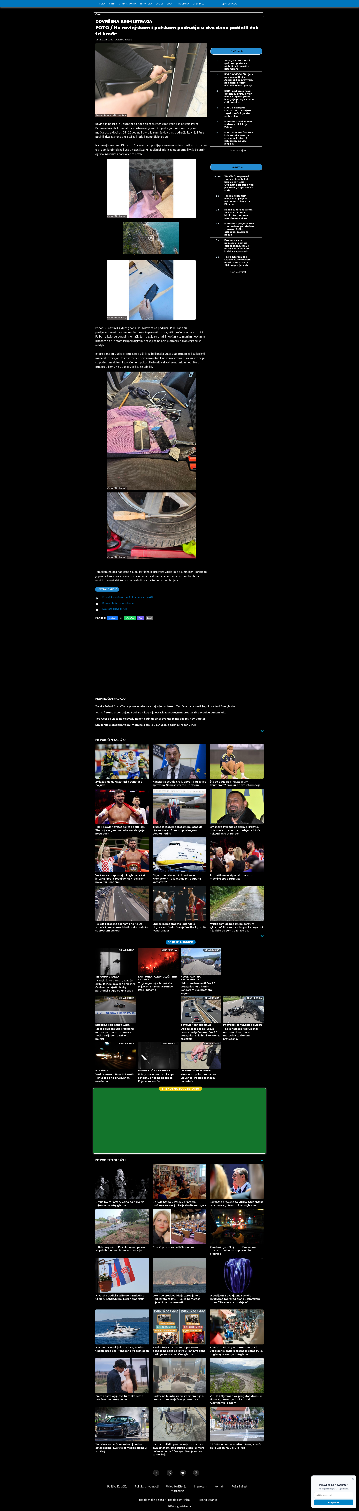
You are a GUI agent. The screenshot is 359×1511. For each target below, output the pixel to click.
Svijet (159, 3)
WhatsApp (130, 618)
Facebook (112, 618)
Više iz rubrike (180, 942)
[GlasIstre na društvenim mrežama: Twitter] (173, 1473)
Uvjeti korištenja (176, 1486)
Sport (171, 3)
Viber (141, 618)
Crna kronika (127, 3)
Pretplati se (333, 1502)
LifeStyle (198, 3)
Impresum (201, 1486)
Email (149, 618)
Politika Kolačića (117, 1486)
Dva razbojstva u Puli (114, 609)
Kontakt (220, 1486)
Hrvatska (146, 3)
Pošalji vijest (239, 1486)
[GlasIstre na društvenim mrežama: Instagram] (199, 1473)
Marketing (177, 1491)
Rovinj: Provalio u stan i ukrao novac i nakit (127, 597)
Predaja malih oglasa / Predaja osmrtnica (164, 1500)
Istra (112, 3)
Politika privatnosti (147, 1486)
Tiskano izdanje (207, 1500)
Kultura (183, 3)
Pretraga (230, 3)
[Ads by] (131, 256)
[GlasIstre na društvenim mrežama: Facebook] (159, 1473)
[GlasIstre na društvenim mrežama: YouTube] (186, 1473)
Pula (102, 3)
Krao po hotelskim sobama (118, 603)
